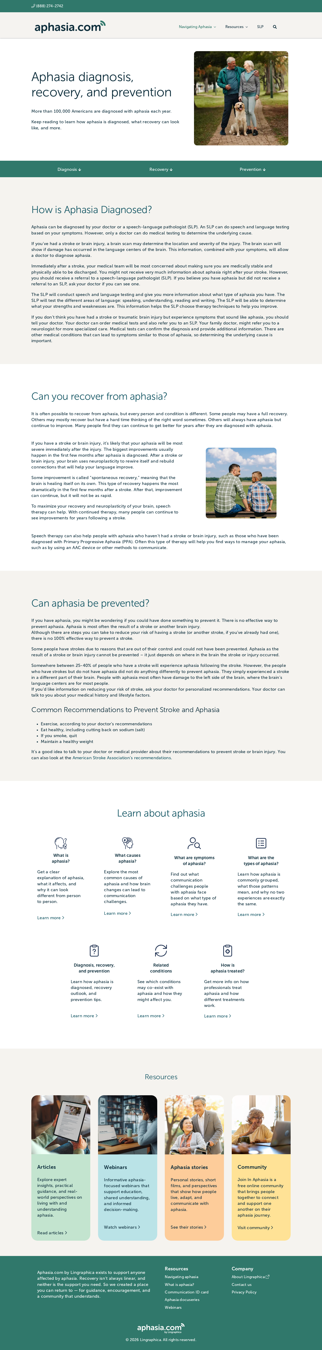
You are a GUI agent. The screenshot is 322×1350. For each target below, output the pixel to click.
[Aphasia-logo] (70, 22)
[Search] (275, 26)
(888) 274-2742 (49, 6)
